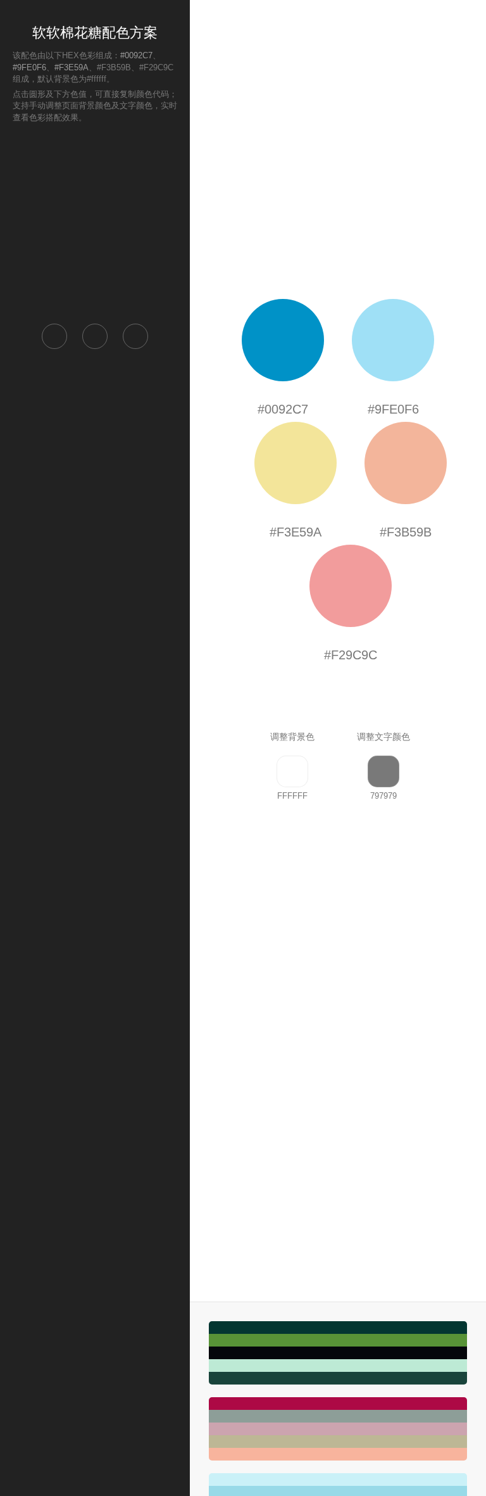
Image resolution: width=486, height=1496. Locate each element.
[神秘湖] (338, 1353)
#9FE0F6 (29, 67)
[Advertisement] (95, 222)
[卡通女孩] (338, 1429)
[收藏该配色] (135, 336)
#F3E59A (71, 67)
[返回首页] (54, 336)
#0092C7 (136, 55)
